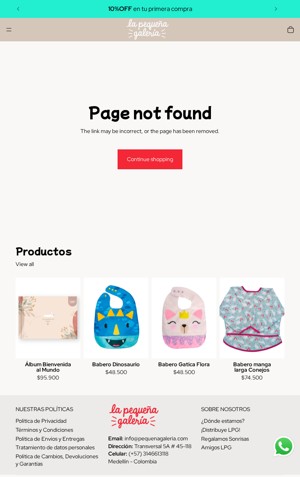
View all (25, 264)
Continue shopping (150, 159)
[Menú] (9, 30)
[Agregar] (68, 347)
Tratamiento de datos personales (55, 447)
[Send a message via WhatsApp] (283, 446)
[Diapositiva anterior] (18, 9)
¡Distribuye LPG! (220, 429)
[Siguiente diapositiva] (275, 9)
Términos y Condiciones (44, 429)
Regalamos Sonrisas (225, 438)
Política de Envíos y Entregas (50, 438)
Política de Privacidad (41, 420)
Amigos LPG (216, 447)
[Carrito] (290, 29)
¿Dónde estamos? (223, 420)
